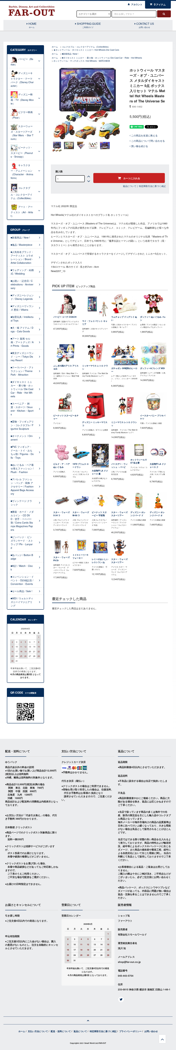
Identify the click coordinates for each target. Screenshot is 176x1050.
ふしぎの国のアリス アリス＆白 (66, 367)
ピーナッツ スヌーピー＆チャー (66, 417)
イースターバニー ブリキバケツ (152, 417)
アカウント (136, 4)
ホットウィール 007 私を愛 (138, 461)
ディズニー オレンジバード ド (137, 514)
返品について (129, 186)
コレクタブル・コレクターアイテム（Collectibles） (86, 46)
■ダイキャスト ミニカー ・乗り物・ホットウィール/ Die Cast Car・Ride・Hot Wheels (102, 57)
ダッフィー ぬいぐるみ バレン (153, 318)
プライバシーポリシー (130, 1031)
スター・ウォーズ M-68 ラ (81, 514)
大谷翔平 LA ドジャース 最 (100, 472)
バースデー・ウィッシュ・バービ (119, 466)
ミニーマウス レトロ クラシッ (124, 424)
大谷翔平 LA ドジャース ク (158, 466)
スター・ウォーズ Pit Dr (61, 559)
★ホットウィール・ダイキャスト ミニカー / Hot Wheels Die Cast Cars (86, 49)
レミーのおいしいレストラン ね (100, 561)
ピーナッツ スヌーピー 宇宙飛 (99, 514)
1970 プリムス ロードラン (81, 466)
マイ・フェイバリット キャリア (94, 323)
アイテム (160, 4)
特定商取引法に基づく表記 (152, 186)
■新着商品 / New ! (70, 53)
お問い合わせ (151, 1031)
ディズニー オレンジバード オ (157, 514)
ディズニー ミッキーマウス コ (94, 424)
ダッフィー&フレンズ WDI (152, 368)
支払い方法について (38, 1031)
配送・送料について (61, 1031)
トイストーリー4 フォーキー (80, 556)
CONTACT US (145, 25)
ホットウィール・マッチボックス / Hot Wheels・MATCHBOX (81, 60)
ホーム (55, 46)
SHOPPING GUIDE (88, 25)
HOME (32, 25)
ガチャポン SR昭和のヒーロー (124, 370)
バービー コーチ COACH (64, 316)
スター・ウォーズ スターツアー (119, 514)
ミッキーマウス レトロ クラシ (95, 367)
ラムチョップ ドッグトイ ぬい (124, 318)
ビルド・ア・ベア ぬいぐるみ (61, 466)
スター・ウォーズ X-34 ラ (61, 514)
